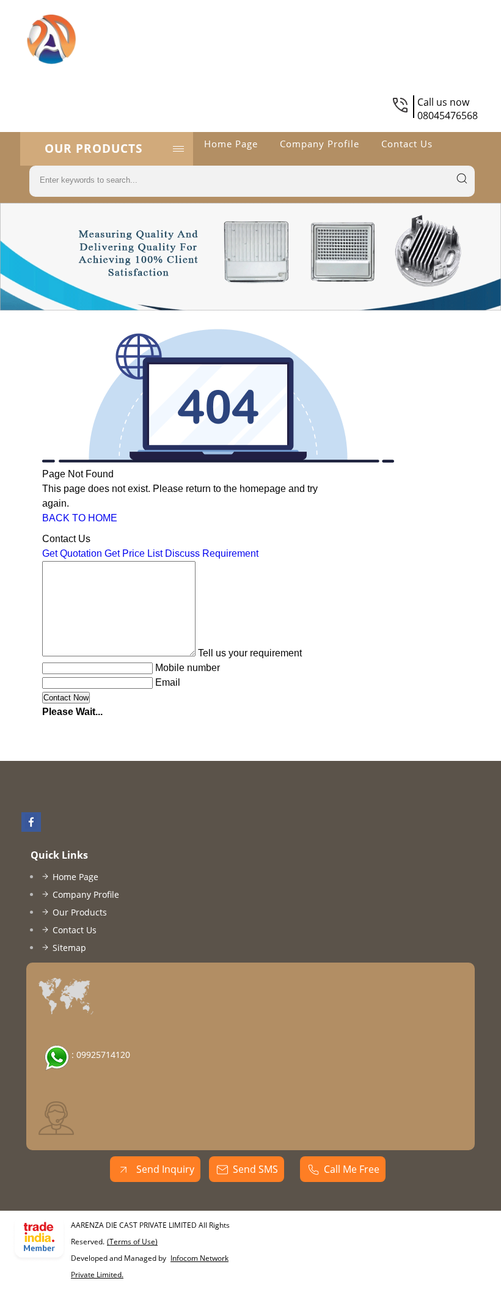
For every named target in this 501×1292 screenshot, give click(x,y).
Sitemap (69, 947)
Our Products (93, 148)
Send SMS (255, 1169)
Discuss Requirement (211, 553)
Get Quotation (72, 553)
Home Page (231, 144)
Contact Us (407, 144)
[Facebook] (31, 828)
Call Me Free (351, 1169)
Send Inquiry (164, 1169)
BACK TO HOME (79, 518)
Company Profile (319, 144)
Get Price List (133, 553)
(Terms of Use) (132, 1241)
